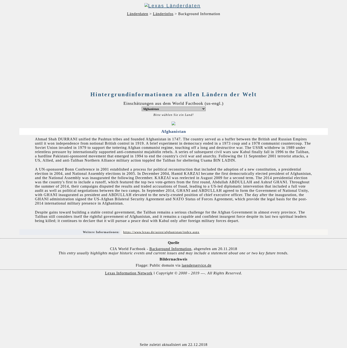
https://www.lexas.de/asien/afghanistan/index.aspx (161, 232)
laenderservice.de (197, 265)
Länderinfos (163, 14)
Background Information (170, 249)
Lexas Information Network (128, 273)
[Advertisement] (173, 54)
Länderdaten (137, 14)
